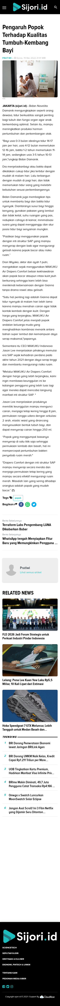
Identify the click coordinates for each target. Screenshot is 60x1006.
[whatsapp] (27, 504)
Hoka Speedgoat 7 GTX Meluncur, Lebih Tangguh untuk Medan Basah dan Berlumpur (27, 729)
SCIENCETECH (9, 947)
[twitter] (33, 504)
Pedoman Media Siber (14, 978)
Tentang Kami (9, 973)
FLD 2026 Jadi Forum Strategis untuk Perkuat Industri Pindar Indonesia (25, 636)
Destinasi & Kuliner (13, 959)
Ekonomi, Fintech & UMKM (16, 964)
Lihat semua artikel (30, 572)
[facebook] (21, 504)
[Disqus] (30, 875)
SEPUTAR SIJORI (10, 953)
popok (18, 498)
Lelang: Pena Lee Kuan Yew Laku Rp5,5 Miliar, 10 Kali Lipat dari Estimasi (27, 682)
